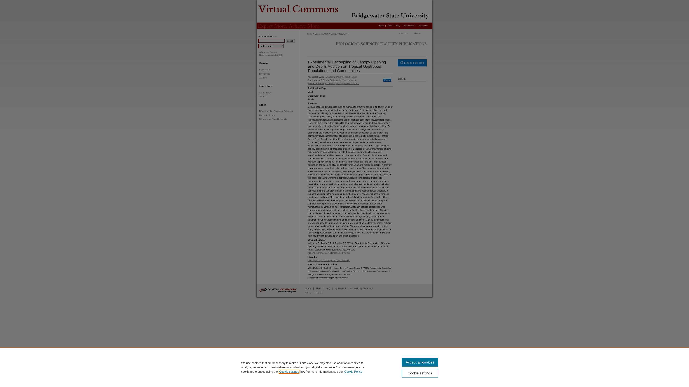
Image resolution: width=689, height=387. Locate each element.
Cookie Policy (353, 371)
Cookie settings (289, 371)
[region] (344, 367)
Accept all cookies (420, 362)
